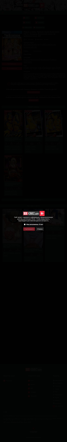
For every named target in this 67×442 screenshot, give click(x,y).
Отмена (39, 229)
